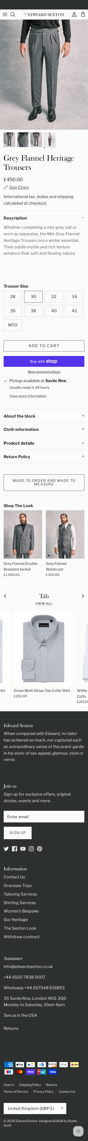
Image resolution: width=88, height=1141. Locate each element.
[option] (44, 75)
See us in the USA (20, 1015)
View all (44, 603)
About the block (19, 416)
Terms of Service (16, 1091)
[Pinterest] (39, 848)
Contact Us (14, 877)
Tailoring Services (20, 894)
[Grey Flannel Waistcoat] (65, 534)
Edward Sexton (27, 1121)
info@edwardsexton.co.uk (28, 966)
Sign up (17, 833)
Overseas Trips (18, 885)
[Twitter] (6, 848)
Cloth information (21, 429)
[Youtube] (22, 848)
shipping (65, 196)
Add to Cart (44, 345)
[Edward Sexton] (44, 14)
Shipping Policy (30, 1085)
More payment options (44, 372)
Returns (11, 1028)
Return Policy (17, 456)
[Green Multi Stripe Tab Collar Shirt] (43, 648)
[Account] (73, 14)
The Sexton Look (20, 928)
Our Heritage (16, 919)
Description (15, 218)
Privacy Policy (43, 1091)
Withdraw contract (22, 936)
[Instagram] (31, 848)
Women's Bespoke (21, 911)
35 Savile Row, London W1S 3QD (35, 998)
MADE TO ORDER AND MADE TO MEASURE (44, 482)
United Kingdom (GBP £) (31, 1108)
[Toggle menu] (5, 14)
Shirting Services (20, 902)
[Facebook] (14, 848)
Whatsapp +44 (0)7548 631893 (34, 987)
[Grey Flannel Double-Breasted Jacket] (23, 534)
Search (9, 1085)
